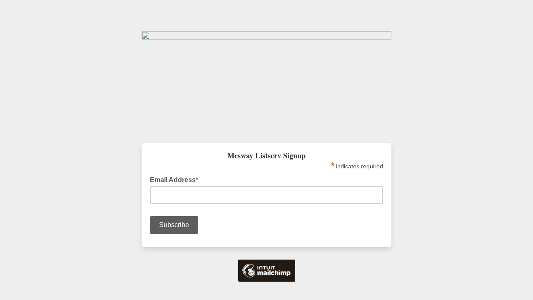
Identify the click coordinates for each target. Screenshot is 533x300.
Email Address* (176, 179)
